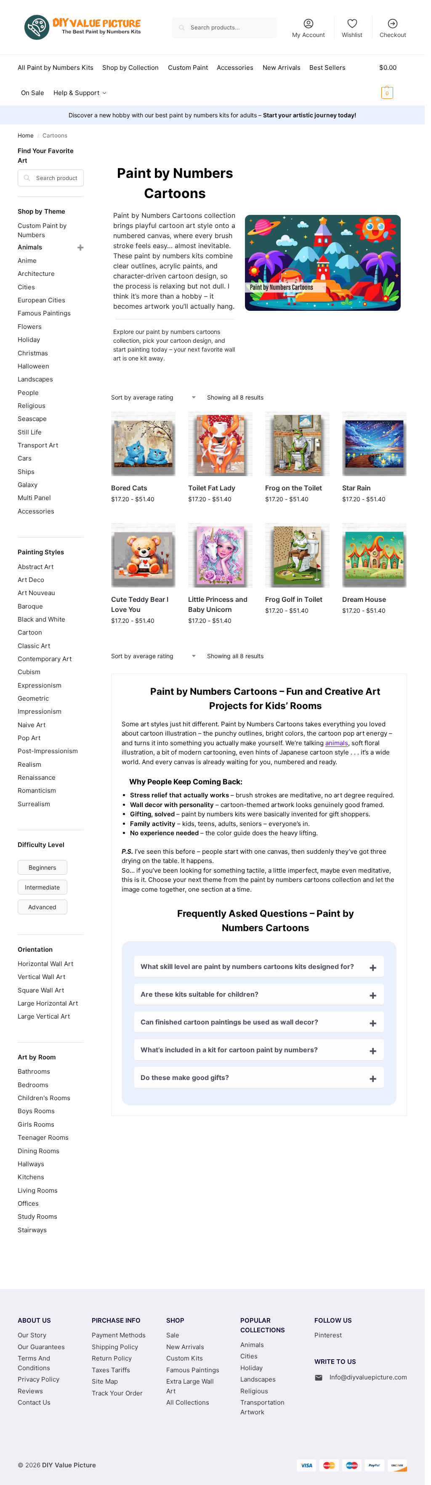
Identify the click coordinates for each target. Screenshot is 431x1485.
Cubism (29, 672)
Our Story (32, 1335)
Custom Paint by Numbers (42, 230)
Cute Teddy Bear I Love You (139, 604)
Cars (25, 458)
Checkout (393, 34)
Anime (27, 261)
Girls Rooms (36, 1124)
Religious (31, 406)
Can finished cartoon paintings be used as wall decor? (229, 1022)
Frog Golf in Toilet (293, 599)
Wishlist (352, 34)
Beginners (42, 867)
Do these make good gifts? (185, 1077)
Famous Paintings (44, 313)
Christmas (33, 353)
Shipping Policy (115, 1347)
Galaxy (27, 485)
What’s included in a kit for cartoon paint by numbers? (229, 1050)
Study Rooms (37, 1216)
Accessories (36, 511)
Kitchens (31, 1177)
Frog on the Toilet (293, 488)
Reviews (30, 1391)
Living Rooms (38, 1190)
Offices (28, 1203)
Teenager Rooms (43, 1137)
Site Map (105, 1381)
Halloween (33, 366)
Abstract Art (35, 567)
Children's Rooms (44, 1098)
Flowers (30, 327)
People (28, 393)
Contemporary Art (45, 659)
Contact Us (34, 1402)
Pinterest (328, 1335)
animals (336, 743)
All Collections (187, 1402)
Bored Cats (129, 488)
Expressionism (39, 685)
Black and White (41, 619)
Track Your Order (117, 1393)
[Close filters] (86, 152)
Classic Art (34, 646)
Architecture (36, 274)
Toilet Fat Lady (211, 488)
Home (26, 135)
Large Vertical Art (44, 1016)
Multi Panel (34, 498)
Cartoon (30, 632)
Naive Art (31, 725)
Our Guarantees (41, 1347)
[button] (393, 80)
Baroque (30, 606)
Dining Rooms (38, 1151)
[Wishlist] (163, 424)
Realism (29, 764)
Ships (26, 472)
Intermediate (42, 887)
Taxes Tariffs (111, 1370)
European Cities (41, 300)
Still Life (30, 432)
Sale (172, 1335)
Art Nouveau (36, 593)
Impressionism (39, 711)
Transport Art (38, 445)
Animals (30, 247)
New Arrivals (185, 1347)
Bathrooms (34, 1071)
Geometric (33, 698)
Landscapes (35, 379)
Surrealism (34, 804)
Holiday (29, 340)
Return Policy (112, 1358)
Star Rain (356, 488)
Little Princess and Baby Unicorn (217, 604)
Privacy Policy (38, 1379)
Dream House (364, 599)
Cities (26, 287)
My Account (308, 34)
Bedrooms (33, 1085)
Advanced (42, 907)
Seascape (32, 419)
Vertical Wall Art (41, 977)
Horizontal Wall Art (45, 964)
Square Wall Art (41, 990)
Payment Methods (119, 1335)
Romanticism (37, 790)
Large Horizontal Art (48, 1003)
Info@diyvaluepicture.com (368, 1377)
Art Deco (31, 580)
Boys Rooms (36, 1111)
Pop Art (29, 738)
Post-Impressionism (48, 751)
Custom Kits (184, 1358)
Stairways (32, 1230)
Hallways (31, 1164)
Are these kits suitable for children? (199, 994)
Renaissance (37, 777)
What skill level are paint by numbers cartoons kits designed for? (247, 966)
